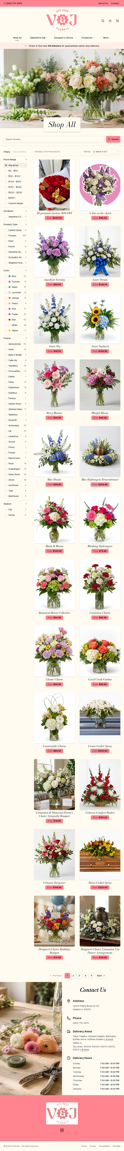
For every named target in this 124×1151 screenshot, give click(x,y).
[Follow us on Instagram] (62, 1130)
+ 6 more (108, 1039)
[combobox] (106, 151)
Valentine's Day (38, 37)
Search (115, 139)
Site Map (116, 1146)
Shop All (17, 37)
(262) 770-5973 (14, 3)
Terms (84, 1146)
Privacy (93, 1146)
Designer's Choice (63, 37)
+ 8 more (84, 1049)
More (106, 37)
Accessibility (104, 1146)
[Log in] (110, 21)
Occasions (87, 37)
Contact (115, 3)
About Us (103, 3)
